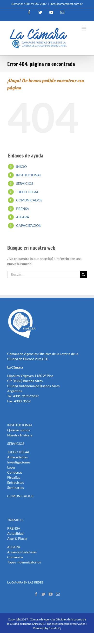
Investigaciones (18, 462)
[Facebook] (36, 594)
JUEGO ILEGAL (27, 192)
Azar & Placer (17, 538)
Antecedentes (17, 457)
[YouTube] (51, 594)
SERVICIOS (24, 183)
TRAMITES (15, 520)
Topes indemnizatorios (24, 562)
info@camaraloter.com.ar (66, 4)
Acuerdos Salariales (22, 552)
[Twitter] (43, 594)
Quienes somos (18, 430)
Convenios (15, 557)
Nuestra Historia (19, 435)
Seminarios (15, 487)
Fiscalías (13, 477)
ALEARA (22, 217)
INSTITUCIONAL (28, 175)
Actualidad (15, 533)
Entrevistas (15, 482)
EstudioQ (55, 628)
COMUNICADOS (29, 200)
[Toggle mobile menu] (84, 28)
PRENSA (22, 208)
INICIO (21, 166)
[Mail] (58, 594)
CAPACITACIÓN (28, 225)
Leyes (11, 467)
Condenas (14, 472)
